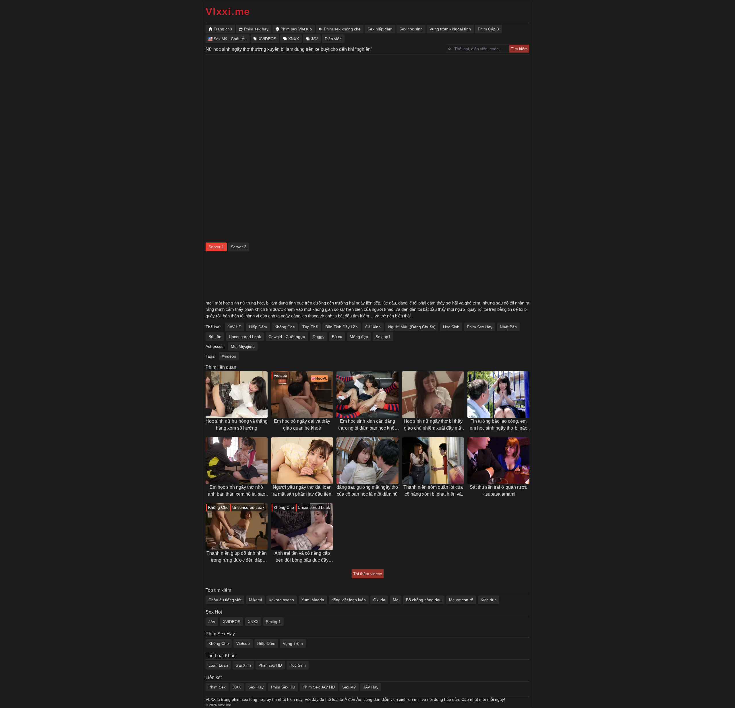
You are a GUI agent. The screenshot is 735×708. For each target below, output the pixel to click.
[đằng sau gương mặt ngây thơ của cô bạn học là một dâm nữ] (367, 460)
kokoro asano (281, 600)
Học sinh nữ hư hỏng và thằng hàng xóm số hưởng (237, 424)
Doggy (318, 336)
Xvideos (229, 356)
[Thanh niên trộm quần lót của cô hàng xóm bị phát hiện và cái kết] (433, 460)
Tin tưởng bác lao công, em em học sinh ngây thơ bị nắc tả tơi (498, 425)
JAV (211, 621)
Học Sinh (451, 327)
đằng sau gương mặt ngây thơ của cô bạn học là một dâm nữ (367, 490)
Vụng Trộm (293, 643)
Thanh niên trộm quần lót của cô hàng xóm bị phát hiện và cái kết (433, 491)
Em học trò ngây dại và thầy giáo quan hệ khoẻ (302, 424)
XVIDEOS (231, 621)
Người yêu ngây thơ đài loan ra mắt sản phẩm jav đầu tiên (302, 490)
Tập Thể (310, 327)
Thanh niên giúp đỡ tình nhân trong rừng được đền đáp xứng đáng (236, 557)
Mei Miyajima (243, 346)
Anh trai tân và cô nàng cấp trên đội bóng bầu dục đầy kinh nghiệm (302, 557)
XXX (237, 687)
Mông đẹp (359, 336)
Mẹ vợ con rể (461, 600)
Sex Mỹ (349, 687)
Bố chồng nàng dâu (424, 600)
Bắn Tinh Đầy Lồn (341, 327)
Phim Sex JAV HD (319, 687)
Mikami (255, 600)
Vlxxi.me (228, 11)
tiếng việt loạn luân (349, 600)
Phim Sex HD (283, 687)
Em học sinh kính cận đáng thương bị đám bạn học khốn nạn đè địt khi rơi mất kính (367, 425)
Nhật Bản (508, 327)
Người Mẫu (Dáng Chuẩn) (412, 327)
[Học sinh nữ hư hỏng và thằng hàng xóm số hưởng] (237, 394)
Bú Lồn (214, 336)
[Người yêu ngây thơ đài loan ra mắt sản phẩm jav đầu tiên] (302, 460)
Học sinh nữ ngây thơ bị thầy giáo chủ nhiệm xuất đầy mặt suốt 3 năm (433, 425)
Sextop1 (383, 336)
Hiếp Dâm (258, 327)
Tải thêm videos (367, 573)
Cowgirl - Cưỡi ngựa (286, 336)
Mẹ (396, 600)
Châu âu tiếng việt (224, 600)
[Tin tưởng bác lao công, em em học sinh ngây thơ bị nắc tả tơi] (498, 394)
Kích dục (488, 600)
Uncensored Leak (245, 336)
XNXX (253, 621)
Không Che (284, 327)
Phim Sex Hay (479, 327)
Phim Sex (217, 687)
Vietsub (243, 643)
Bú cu (337, 336)
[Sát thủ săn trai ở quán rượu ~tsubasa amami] (498, 460)
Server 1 (216, 247)
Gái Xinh (373, 327)
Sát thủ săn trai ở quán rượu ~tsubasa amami (498, 490)
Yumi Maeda (312, 600)
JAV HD (234, 327)
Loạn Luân (218, 665)
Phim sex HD (270, 665)
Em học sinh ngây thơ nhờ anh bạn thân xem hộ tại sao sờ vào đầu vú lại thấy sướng (236, 491)
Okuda (379, 600)
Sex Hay (256, 687)
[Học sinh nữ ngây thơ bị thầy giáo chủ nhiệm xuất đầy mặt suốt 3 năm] (433, 394)
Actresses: (215, 346)
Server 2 (238, 247)
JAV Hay (370, 687)
